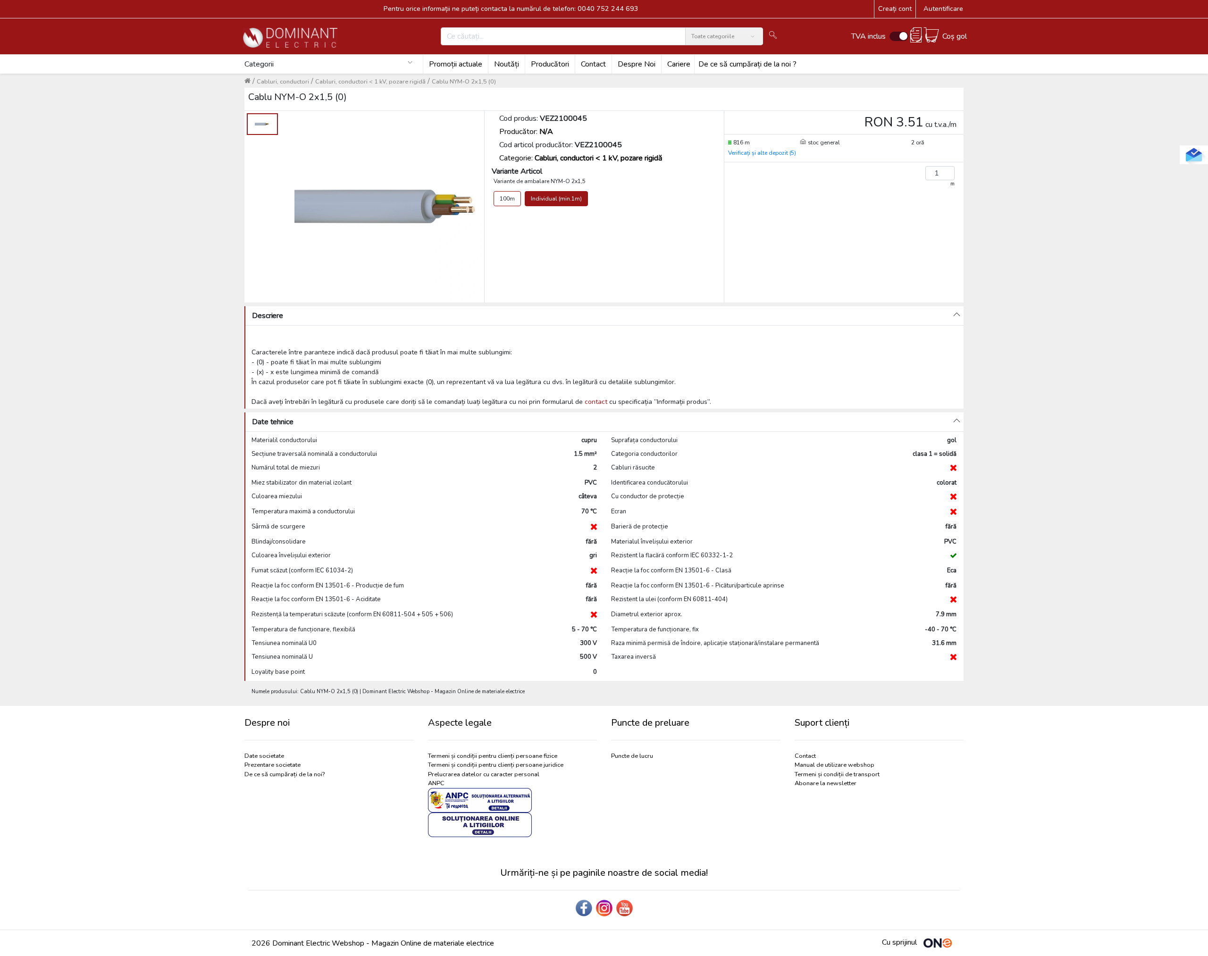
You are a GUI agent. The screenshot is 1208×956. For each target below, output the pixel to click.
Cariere (678, 64)
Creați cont (895, 8)
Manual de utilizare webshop (834, 765)
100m (507, 198)
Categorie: (581, 158)
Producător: (526, 131)
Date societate (264, 756)
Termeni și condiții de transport (837, 774)
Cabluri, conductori (283, 81)
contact (596, 401)
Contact (593, 64)
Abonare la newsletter (825, 783)
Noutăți (506, 64)
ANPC (436, 783)
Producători (550, 64)
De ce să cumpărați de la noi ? (747, 64)
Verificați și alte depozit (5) (762, 153)
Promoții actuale (455, 64)
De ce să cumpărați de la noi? (284, 774)
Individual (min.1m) (556, 198)
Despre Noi (636, 64)
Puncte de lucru (632, 756)
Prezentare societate (272, 765)
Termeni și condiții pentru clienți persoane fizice (492, 756)
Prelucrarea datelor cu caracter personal (483, 774)
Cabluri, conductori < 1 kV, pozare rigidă (370, 81)
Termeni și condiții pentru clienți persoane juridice (495, 765)
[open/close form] (1194, 154)
